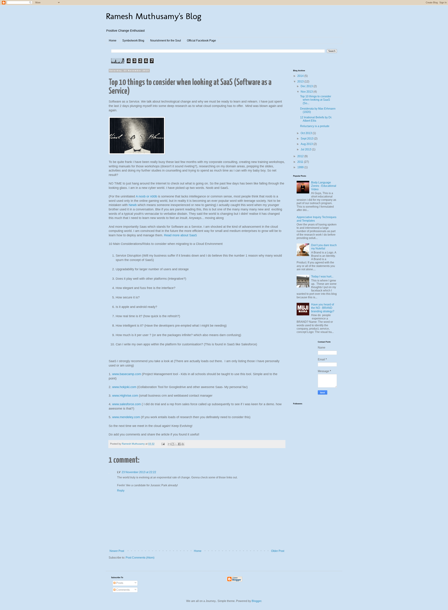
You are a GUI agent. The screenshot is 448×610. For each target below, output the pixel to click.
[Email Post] (162, 443)
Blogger (256, 600)
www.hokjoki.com (124, 387)
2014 (300, 75)
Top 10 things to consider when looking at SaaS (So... (315, 99)
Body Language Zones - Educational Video (323, 186)
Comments (122, 589)
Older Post (277, 550)
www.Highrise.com (125, 395)
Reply (120, 490)
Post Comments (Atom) (140, 557)
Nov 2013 (307, 91)
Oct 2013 (307, 133)
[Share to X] (176, 444)
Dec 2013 (307, 86)
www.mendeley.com (126, 417)
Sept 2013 (307, 138)
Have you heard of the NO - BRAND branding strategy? (322, 308)
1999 (300, 167)
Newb (133, 205)
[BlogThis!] (172, 444)
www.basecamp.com (126, 374)
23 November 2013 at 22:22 (139, 472)
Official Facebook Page (201, 40)
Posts (119, 582)
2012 (300, 156)
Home (112, 40)
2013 (300, 81)
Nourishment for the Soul (165, 40)
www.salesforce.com (126, 404)
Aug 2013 (307, 143)
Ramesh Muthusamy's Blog (153, 16)
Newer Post (117, 550)
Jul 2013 (306, 149)
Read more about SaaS (180, 235)
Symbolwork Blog (133, 40)
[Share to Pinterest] (182, 444)
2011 (300, 161)
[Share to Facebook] (179, 444)
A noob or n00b (146, 196)
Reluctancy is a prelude (314, 126)
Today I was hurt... (322, 276)
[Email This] (169, 444)
